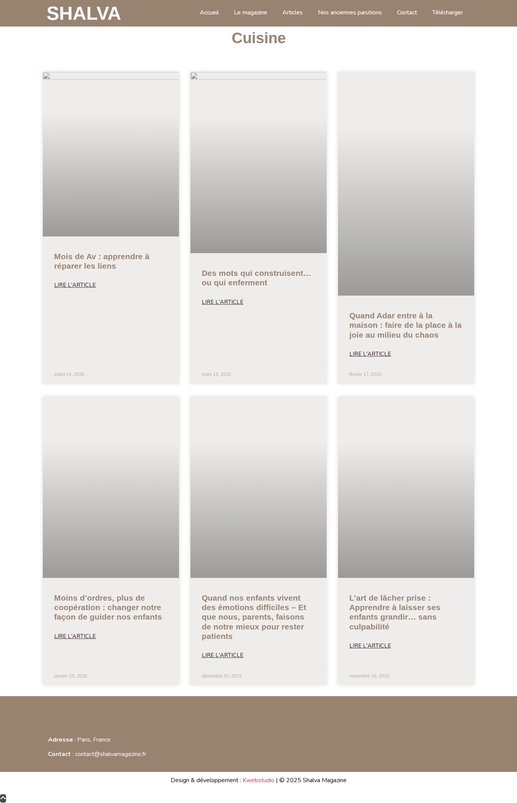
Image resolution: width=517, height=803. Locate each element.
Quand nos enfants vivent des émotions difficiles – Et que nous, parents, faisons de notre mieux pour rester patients (254, 616)
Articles (292, 12)
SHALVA (84, 13)
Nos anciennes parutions (350, 12)
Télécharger (447, 12)
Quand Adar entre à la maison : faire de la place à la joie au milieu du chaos (405, 325)
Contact (407, 12)
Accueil (209, 12)
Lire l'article (75, 285)
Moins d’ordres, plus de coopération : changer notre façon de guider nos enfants (108, 607)
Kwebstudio (258, 780)
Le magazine (250, 12)
